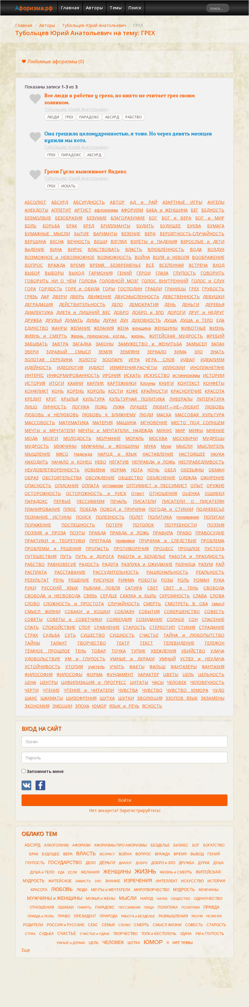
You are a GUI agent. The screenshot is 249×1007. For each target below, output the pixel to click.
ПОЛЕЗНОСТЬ (110, 517)
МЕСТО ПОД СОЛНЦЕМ (197, 422)
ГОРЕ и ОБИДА (82, 289)
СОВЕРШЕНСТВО (182, 611)
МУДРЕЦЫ (213, 438)
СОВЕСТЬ (214, 611)
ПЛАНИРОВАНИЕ (42, 509)
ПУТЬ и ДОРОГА (94, 556)
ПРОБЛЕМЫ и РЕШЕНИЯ (53, 548)
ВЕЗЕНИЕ (130, 233)
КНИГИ (166, 383)
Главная (70, 8)
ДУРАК (110, 320)
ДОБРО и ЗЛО (148, 312)
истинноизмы (186, 375)
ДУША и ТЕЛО (196, 320)
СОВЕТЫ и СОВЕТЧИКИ (74, 619)
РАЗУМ (205, 564)
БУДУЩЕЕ (170, 226)
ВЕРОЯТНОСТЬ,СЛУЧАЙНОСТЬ (192, 233)
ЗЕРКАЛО (156, 352)
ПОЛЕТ (136, 517)
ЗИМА (180, 352)
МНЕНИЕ (215, 430)
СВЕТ (152, 588)
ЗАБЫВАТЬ (36, 344)
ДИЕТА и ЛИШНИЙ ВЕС (83, 312)
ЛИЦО (31, 407)
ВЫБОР (32, 273)
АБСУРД (112, 117)
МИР (180, 430)
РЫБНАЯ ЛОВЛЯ (101, 588)
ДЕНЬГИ (190, 304)
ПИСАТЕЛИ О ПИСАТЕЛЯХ (193, 501)
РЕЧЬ (58, 580)
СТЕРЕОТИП (162, 627)
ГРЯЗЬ (31, 296)
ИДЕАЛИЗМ (212, 359)
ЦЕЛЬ (188, 674)
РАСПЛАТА (36, 572)
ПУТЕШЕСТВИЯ (40, 556)
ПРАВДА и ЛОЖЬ (129, 533)
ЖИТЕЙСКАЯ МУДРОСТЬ (176, 336)
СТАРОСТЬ (134, 627)
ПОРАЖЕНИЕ (38, 525)
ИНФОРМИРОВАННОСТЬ (73, 375)
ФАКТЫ (137, 666)
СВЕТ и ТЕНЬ (180, 588)
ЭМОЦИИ (62, 706)
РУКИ (30, 588)
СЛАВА (200, 596)
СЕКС (93, 925)
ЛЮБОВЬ (214, 407)
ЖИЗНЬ (216, 328)
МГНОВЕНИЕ (153, 422)
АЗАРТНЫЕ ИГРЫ (182, 202)
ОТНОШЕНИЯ (163, 493)
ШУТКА (107, 698)
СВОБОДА (213, 588)
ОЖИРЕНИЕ (212, 477)
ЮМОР (99, 706)
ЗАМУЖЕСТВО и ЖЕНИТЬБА (150, 344)
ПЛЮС (69, 509)
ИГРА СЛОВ (159, 359)
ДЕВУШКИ (213, 296)
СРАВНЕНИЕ (107, 627)
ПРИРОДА (109, 916)
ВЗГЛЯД (119, 241)
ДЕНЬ (170, 304)
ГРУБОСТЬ (213, 289)
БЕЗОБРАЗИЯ (68, 218)
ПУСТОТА (214, 548)
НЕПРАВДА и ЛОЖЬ (153, 462)
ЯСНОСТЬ (152, 706)
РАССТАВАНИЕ (69, 572)
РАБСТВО (133, 117)
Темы (116, 8)
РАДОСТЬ (89, 564)
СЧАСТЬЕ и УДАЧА (94, 934)
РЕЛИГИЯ (214, 916)
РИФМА (126, 580)
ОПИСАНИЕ (67, 485)
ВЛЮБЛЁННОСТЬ (166, 249)
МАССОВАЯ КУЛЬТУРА (199, 415)
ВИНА (56, 249)
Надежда (83, 454)
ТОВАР (98, 651)
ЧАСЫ (158, 682)
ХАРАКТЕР (148, 674)
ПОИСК (83, 517)
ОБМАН (216, 470)
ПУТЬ (66, 556)
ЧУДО (218, 690)
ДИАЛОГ (125, 863)
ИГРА (134, 359)
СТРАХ (31, 635)
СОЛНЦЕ (175, 619)
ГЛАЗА (162, 273)
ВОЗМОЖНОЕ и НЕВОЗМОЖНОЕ (59, 257)
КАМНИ (75, 383)
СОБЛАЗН (124, 611)
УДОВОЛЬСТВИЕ (42, 659)
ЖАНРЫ (59, 328)
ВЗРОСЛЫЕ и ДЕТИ (202, 241)
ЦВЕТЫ (170, 674)
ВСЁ (150, 265)
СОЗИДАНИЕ (149, 619)
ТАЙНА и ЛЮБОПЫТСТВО (194, 635)
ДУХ (124, 320)
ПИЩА (149, 907)
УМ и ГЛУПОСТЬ (85, 659)
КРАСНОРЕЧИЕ (186, 391)
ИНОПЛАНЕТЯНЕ (207, 367)
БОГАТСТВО (213, 845)
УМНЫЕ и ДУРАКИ (132, 659)
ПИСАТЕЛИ (144, 501)
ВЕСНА (57, 241)
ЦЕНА (30, 682)
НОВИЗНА (94, 470)
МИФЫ (196, 430)
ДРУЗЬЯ (53, 320)
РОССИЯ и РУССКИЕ (65, 925)
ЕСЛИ (72, 872)
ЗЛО (198, 352)
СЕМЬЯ (108, 925)
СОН (193, 619)
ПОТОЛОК (143, 525)
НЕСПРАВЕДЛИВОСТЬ (201, 462)
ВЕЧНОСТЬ (78, 241)
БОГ (153, 218)
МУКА (150, 446)
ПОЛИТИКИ (190, 907)
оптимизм (112, 485)
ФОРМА (95, 674)
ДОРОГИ (176, 312)
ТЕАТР (123, 643)
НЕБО (100, 462)
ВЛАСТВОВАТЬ (104, 249)
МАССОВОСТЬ (40, 422)
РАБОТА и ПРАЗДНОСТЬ (196, 556)
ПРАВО (184, 533)
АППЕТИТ (61, 210)
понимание (187, 517)
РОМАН (201, 580)
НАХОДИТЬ (36, 462)
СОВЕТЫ (34, 619)
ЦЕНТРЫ (49, 682)
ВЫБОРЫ (54, 273)
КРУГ (51, 399)
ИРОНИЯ (111, 375)
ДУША (170, 320)
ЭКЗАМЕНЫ (212, 698)
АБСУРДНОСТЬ (89, 202)
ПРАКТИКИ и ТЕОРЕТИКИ (55, 540)
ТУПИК (138, 651)
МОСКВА (158, 438)
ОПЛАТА (90, 485)
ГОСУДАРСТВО (65, 862)
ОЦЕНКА (191, 493)
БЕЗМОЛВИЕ (38, 218)
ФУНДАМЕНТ (120, 674)
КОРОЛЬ (96, 391)
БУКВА (194, 226)
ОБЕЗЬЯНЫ (192, 470)
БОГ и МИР (209, 218)
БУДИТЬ (145, 226)
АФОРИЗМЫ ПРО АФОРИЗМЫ (120, 845)
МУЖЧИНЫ (65, 446)
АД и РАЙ (143, 202)
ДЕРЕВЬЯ (214, 304)
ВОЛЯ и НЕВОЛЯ (171, 257)
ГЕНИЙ (124, 273)
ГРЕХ (69, 117)
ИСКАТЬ (68, 186)
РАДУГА (110, 564)
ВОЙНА (142, 257)
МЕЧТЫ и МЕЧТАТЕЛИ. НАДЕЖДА (115, 430)
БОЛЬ (30, 226)
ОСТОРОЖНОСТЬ (43, 493)
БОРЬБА (51, 226)
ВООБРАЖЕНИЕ (208, 257)
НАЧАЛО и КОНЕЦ (71, 462)
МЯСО (62, 454)
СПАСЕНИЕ (213, 619)
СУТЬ (70, 635)
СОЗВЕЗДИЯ (119, 619)
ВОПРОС (34, 265)
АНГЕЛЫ (215, 202)
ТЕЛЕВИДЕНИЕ (178, 643)
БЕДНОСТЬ (212, 210)
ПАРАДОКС (89, 117)
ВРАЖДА (56, 265)
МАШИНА (126, 422)
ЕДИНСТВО (36, 328)
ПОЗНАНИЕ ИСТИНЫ (48, 517)
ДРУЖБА (33, 320)
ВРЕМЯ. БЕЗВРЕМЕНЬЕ (115, 265)
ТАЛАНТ (58, 643)
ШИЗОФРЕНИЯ (81, 698)
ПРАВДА (97, 533)
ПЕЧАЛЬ (118, 501)
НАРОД (146, 898)
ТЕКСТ (146, 643)
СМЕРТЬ (152, 603)
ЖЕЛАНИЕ (80, 328)
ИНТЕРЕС (34, 375)
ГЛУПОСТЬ (184, 273)
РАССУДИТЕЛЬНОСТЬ (116, 572)
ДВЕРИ (59, 296)
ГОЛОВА (88, 281)
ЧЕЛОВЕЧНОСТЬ (207, 682)
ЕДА (220, 320)
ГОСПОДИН (130, 289)
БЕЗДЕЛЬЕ (160, 845)
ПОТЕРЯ (114, 525)
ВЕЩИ (100, 241)
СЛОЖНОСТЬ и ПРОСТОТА (73, 603)
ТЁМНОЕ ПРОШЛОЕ (47, 651)
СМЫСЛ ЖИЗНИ (42, 611)
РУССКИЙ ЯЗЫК (59, 588)
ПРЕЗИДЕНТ (85, 916)
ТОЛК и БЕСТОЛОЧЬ (158, 934)
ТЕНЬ (80, 651)
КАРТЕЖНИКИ (121, 383)
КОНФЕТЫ (213, 383)
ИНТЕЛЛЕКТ (166, 881)
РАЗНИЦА (185, 564)
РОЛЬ (183, 580)
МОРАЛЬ (134, 438)
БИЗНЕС (181, 845)
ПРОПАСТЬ (97, 548)
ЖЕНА (123, 328)
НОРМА (118, 470)
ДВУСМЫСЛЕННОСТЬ (136, 296)
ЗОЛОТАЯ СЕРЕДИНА (49, 359)
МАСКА (163, 415)
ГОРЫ (109, 289)
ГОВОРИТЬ (212, 273)
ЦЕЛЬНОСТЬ (211, 674)
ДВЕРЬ (77, 296)
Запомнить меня (44, 771)
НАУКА (217, 454)
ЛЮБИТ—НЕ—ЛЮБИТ (176, 407)
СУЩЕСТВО (92, 635)
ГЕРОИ (143, 273)
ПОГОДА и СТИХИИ (170, 509)
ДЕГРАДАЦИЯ (39, 304)
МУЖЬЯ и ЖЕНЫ (100, 898)
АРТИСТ (82, 210)
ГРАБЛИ (153, 289)
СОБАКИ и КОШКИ (87, 611)
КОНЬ (58, 391)
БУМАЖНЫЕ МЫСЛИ (47, 233)
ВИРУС (75, 249)
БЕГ (194, 210)
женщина (141, 328)
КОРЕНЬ (75, 391)
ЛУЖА (118, 407)
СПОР (84, 627)
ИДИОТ (96, 367)
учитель (96, 666)
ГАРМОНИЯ (101, 273)
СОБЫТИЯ (149, 611)
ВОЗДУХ (215, 249)
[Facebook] (40, 785)
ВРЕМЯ (77, 265)
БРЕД (88, 226)
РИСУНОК (103, 580)
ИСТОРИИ (213, 375)
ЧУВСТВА (128, 690)
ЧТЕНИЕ (51, 690)
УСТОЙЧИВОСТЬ (42, 666)
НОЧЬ (153, 470)
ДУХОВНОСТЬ (146, 320)
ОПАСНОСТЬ (38, 485)
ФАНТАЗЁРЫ (184, 666)
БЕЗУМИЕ (97, 218)
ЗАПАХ (217, 344)
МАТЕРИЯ (102, 422)
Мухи (166, 446)
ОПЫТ (196, 485)
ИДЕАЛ (187, 359)
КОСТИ (115, 391)
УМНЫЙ (167, 659)
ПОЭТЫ (77, 533)
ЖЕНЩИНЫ (166, 328)
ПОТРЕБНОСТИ (181, 525)
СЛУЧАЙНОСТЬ (124, 603)
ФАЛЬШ (157, 666)
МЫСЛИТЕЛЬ (210, 446)
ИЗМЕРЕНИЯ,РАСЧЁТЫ (133, 367)
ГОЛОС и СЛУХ (207, 281)
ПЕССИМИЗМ (90, 501)
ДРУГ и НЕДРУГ (206, 312)
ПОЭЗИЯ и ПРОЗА (45, 533)
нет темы (182, 942)
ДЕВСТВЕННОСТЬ (181, 296)
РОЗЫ (167, 580)
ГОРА (30, 289)
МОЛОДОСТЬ (77, 438)
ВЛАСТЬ (133, 249)
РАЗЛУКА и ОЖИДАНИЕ (146, 564)
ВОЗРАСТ (107, 854)
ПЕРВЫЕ (62, 501)
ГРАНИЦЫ (175, 289)
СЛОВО (32, 603)
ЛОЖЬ (101, 407)
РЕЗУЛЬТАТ (37, 580)
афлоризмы (106, 210)
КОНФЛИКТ (37, 391)
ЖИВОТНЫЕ (193, 328)
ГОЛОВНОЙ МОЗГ (119, 281)
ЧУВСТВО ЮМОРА (187, 690)
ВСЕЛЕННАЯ (171, 265)
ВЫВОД (197, 854)
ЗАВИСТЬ (83, 881)
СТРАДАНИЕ (211, 627)
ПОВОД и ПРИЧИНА (122, 509)
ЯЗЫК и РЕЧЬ (124, 706)
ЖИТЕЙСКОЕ (60, 881)
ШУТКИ (126, 698)
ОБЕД (170, 470)
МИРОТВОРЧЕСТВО (151, 890)
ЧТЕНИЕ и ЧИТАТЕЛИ (89, 690)
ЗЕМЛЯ (105, 352)
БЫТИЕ (81, 233)
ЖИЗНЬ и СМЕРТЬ (46, 336)
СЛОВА (217, 596)
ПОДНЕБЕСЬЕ (210, 509)
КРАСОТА (214, 391)
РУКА (218, 580)
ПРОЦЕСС (163, 548)
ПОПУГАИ (214, 517)
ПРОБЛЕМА (212, 540)
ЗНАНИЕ (112, 881)
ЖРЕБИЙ (215, 336)
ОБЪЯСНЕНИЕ (161, 477)
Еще (26, 950)
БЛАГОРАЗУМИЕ (128, 218)
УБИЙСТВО (193, 651)
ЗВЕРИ (32, 352)
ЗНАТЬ (217, 352)
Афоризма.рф (34, 8)
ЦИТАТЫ (139, 682)
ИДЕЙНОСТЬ (38, 367)
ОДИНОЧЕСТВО (208, 898)
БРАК (71, 226)
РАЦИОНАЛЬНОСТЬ (167, 572)
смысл (218, 603)
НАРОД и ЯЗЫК (117, 454)
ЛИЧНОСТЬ (55, 407)
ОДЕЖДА (188, 477)
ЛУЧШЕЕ (138, 407)
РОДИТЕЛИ (33, 925)
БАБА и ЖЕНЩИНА (167, 210)
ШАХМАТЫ (51, 698)
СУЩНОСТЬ (122, 635)
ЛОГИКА (80, 407)
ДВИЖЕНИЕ (99, 296)
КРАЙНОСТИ (154, 391)
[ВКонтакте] (26, 785)
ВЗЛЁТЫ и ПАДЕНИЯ (153, 241)
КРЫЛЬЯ (69, 399)
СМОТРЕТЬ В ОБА (186, 603)
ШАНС (31, 698)
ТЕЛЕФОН (214, 643)
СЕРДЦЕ (108, 596)
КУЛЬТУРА (94, 399)
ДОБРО (121, 312)
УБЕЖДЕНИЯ (163, 651)
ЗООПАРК (112, 359)
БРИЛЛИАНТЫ (115, 226)
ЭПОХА (82, 706)
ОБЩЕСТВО (130, 477)
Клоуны (147, 383)
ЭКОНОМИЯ (37, 706)
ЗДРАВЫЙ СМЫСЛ (68, 352)
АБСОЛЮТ (35, 202)
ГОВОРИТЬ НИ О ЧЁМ (50, 281)
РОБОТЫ (147, 580)
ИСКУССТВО (157, 375)
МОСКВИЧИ (185, 438)
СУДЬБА (51, 635)
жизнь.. (138, 336)
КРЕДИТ (33, 399)
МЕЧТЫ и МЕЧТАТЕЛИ (50, 430)
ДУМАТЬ (74, 320)
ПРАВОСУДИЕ (209, 533)
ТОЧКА (118, 651)
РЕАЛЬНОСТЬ (210, 572)
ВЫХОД (76, 273)
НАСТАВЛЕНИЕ (157, 454)
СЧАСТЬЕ (149, 635)
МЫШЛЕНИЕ (37, 454)
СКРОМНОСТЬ (174, 596)
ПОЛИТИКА (160, 517)
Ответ (137, 493)
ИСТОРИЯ (35, 383)
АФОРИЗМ (132, 210)
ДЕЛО (117, 304)
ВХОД (218, 265)
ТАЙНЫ (32, 643)
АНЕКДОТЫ (36, 210)
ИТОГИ (56, 383)
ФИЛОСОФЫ (69, 674)
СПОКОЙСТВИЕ (59, 627)
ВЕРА (150, 233)
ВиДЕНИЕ (34, 249)
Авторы (94, 8)
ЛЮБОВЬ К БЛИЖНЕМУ (109, 415)
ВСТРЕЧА (198, 265)
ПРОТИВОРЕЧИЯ (131, 548)
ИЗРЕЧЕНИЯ (138, 880)
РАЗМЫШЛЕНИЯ (173, 916)
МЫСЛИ (184, 446)
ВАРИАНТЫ (105, 233)
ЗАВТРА (60, 344)
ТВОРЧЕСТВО (91, 643)
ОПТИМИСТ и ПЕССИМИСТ (156, 485)
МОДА (31, 438)
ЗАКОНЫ (105, 344)
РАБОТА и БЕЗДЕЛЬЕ (141, 556)
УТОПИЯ (74, 666)
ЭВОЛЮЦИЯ (149, 698)
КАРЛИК (95, 383)
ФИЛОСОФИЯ (39, 674)
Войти (124, 800)
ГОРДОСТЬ (50, 289)
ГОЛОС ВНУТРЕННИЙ (165, 281)
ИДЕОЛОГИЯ (70, 367)
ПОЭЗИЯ (215, 525)
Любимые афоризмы (55, 61)
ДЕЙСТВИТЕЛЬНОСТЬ (82, 304)
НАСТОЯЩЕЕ (192, 454)
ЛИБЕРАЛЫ (181, 399)
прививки (125, 540)
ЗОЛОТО (88, 359)
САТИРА (133, 588)
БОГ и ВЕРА (177, 218)
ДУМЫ (93, 320)
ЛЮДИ (53, 117)
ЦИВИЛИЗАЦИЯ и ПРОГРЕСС (93, 682)
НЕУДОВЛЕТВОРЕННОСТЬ (52, 470)
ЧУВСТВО (152, 690)
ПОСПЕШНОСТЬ (78, 525)
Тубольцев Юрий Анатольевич (94, 25)
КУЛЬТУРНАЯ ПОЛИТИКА (137, 399)
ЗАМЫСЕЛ (196, 344)
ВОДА (196, 249)
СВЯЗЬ (90, 596)
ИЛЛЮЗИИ (173, 367)
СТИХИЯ (186, 627)
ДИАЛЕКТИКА (39, 312)
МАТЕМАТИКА (74, 422)
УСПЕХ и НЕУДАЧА (202, 659)
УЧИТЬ (117, 666)
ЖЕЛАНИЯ (104, 328)
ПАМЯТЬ (84, 907)
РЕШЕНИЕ (78, 580)
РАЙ (220, 564)
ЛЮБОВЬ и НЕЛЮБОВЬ (52, 415)
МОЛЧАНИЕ (108, 438)
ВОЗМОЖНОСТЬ (114, 257)
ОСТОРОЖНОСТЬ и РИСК (96, 493)
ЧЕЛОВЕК (176, 682)
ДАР (45, 296)
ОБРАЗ (32, 477)
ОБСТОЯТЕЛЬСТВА (62, 477)
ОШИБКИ (214, 493)
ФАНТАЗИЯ (213, 666)
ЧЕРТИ (32, 690)
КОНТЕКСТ (188, 383)
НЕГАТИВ (119, 462)
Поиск (135, 8)
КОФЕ (132, 391)
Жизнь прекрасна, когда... (99, 336)
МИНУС (164, 430)
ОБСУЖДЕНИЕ (99, 477)
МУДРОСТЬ (37, 446)
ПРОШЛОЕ (189, 548)
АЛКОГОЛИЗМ (56, 845)
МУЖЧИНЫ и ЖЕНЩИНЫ (110, 446)
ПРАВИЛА (163, 533)
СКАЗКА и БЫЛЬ (138, 596)
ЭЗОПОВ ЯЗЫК (181, 698)
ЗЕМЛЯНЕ (130, 352)
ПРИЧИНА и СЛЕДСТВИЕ (167, 540)
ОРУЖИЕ (215, 485)
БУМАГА (215, 226)
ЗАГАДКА (82, 344)
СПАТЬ (32, 627)
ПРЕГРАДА (100, 540)
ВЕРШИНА (35, 241)
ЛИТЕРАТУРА (210, 399)
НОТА (137, 470)
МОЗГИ (50, 438)
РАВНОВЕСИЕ (61, 564)
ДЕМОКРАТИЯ (144, 304)
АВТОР (117, 202)
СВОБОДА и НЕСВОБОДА (52, 596)
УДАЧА (217, 651)
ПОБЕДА (88, 509)
